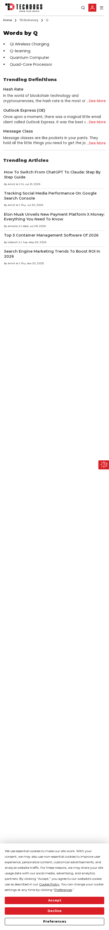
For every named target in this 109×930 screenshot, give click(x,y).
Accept (54, 900)
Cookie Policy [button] (49, 884)
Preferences (54, 921)
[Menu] (101, 8)
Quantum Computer (29, 57)
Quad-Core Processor (31, 64)
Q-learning (20, 51)
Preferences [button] (63, 890)
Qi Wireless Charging (29, 44)
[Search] (83, 8)
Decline (55, 911)
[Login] (92, 8)
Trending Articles (26, 160)
